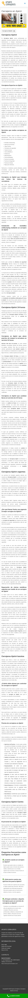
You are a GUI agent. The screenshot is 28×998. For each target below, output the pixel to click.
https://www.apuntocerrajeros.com (9, 963)
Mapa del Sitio (4, 950)
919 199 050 (9, 961)
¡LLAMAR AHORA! (15, 996)
